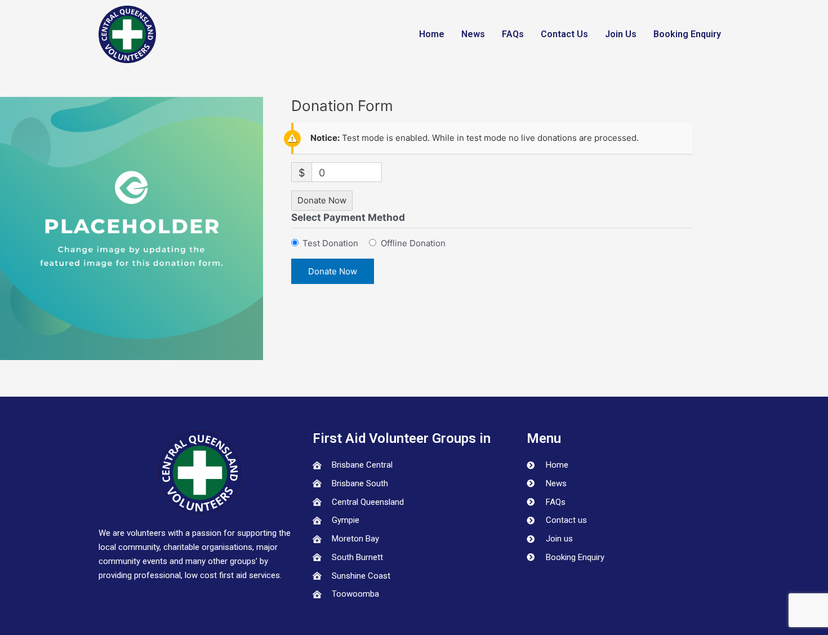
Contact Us (564, 34)
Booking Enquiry (687, 34)
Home (431, 34)
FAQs (513, 34)
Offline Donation (413, 243)
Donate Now (321, 200)
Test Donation (330, 243)
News (473, 34)
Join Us (620, 34)
